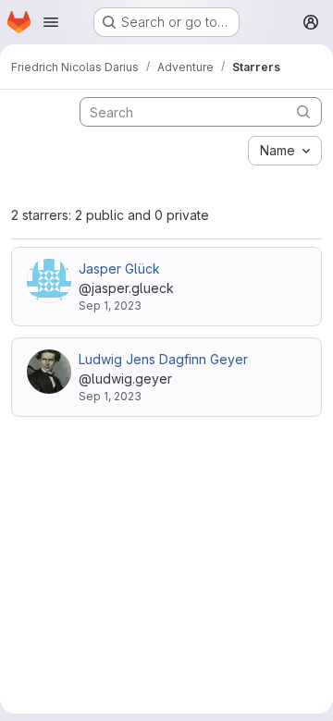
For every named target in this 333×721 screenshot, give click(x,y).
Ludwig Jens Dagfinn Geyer (163, 359)
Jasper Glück (119, 268)
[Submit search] (303, 111)
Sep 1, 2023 (110, 305)
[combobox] (285, 150)
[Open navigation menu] (51, 22)
